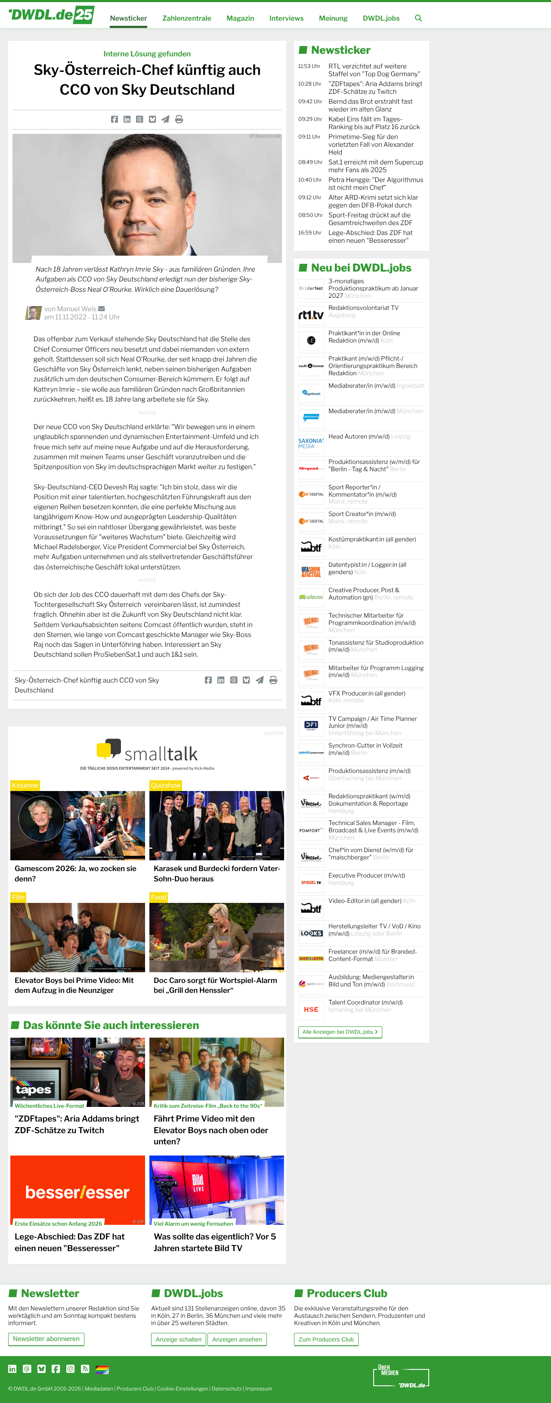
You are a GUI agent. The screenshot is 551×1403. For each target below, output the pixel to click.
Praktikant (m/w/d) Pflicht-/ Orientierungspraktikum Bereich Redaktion (373, 366)
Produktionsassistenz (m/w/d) (369, 774)
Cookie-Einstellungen (182, 1388)
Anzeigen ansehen (237, 1339)
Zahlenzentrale (186, 18)
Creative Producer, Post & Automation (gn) (371, 594)
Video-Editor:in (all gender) (371, 901)
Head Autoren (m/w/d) (369, 436)
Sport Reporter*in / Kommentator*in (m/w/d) (362, 495)
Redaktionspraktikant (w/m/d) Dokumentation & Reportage (369, 804)
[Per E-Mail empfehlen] (165, 119)
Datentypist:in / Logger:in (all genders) (367, 568)
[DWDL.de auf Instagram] (70, 1369)
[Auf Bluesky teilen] (152, 119)
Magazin (240, 18)
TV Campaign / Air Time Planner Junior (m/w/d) (372, 726)
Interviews (286, 18)
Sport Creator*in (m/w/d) (362, 517)
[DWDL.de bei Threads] (27, 1369)
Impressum (258, 1388)
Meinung (333, 18)
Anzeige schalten (178, 1339)
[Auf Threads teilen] (139, 119)
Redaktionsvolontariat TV (363, 311)
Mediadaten (99, 1388)
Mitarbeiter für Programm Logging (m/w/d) (376, 671)
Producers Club (135, 1388)
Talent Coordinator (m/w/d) (365, 1006)
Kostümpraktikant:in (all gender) (372, 543)
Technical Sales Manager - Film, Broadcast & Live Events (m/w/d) (373, 830)
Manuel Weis (77, 309)
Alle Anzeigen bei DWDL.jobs (339, 1032)
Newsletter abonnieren (46, 1339)
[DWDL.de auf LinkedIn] (12, 1369)
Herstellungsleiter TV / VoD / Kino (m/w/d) (374, 930)
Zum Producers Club (326, 1339)
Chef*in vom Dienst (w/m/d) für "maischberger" (370, 854)
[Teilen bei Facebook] (114, 119)
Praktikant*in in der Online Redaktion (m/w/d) (364, 337)
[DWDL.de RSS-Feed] (85, 1369)
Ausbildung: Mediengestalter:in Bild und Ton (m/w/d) (371, 980)
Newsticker (128, 18)
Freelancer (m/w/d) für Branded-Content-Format (372, 955)
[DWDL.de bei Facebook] (56, 1369)
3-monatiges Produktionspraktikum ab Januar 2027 (373, 289)
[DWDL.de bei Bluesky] (41, 1369)
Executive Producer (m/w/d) (366, 879)
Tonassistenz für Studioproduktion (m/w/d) (376, 646)
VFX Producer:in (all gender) (367, 697)
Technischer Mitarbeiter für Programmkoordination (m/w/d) (372, 623)
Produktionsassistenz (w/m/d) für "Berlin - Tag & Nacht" (374, 465)
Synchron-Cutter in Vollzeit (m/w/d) (365, 749)
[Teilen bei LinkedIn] (127, 119)
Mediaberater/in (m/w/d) (376, 385)
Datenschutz (227, 1388)
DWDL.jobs (381, 18)
